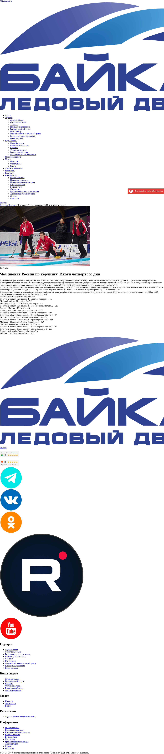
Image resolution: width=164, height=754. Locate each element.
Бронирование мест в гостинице (24, 191)
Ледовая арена (16, 120)
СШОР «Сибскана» (13, 168)
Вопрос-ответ (16, 187)
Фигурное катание (18, 150)
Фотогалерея (15, 164)
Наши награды (16, 138)
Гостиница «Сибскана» (20, 129)
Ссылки (13, 196)
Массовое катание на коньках (23, 154)
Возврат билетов (17, 184)
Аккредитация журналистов (22, 194)
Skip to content (6, 1)
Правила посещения (19, 180)
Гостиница (9, 173)
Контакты (14, 198)
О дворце (9, 117)
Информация (11, 175)
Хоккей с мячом (17, 143)
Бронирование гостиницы (16, 741)
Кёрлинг (14, 148)
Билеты (3, 203)
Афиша (8, 115)
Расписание (10, 171)
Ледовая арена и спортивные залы (20, 717)
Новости (14, 161)
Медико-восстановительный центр (25, 134)
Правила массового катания (22, 182)
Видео (13, 166)
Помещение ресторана (20, 127)
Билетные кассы (17, 178)
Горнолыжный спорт (19, 152)
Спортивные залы (18, 122)
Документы (15, 189)
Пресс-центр (15, 131)
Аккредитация (11, 744)
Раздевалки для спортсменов (22, 136)
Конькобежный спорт (19, 145)
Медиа (8, 159)
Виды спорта (11, 141)
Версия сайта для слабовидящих (148, 191)
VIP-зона (14, 124)
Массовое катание (13, 157)
